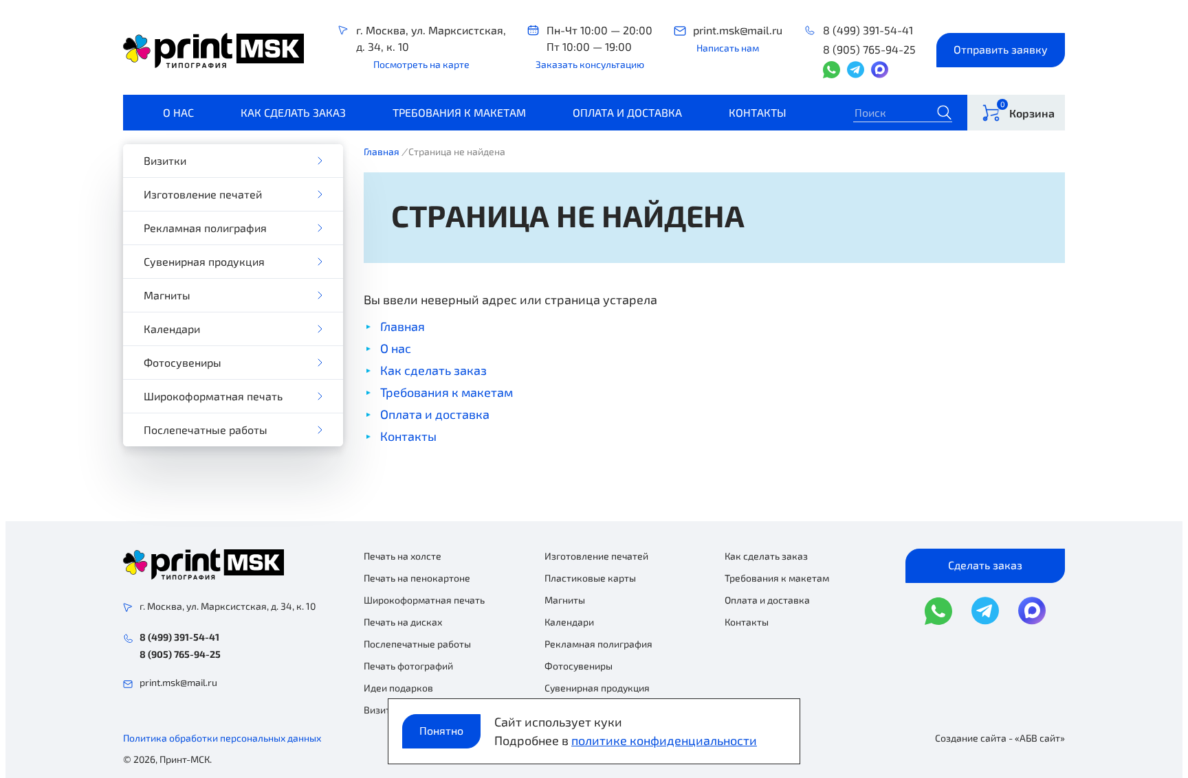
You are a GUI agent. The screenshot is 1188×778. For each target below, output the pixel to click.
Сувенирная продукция (204, 261)
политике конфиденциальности (664, 740)
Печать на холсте (402, 556)
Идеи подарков (398, 688)
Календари (172, 328)
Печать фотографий (408, 666)
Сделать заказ (985, 564)
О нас (178, 112)
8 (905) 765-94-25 (869, 49)
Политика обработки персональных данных (222, 738)
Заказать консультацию (590, 64)
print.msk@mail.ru (737, 29)
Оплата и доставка (627, 112)
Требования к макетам (459, 112)
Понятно (441, 730)
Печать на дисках (403, 622)
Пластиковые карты (590, 578)
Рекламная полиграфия (205, 227)
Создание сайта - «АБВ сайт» (1000, 738)
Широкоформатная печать (213, 395)
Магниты (167, 294)
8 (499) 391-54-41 (868, 29)
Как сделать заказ (293, 112)
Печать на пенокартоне (417, 578)
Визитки (165, 160)
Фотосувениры (182, 362)
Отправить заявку (1001, 49)
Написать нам (727, 48)
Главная (381, 151)
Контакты (757, 112)
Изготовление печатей (203, 194)
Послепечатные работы (205, 429)
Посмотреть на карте (421, 64)
